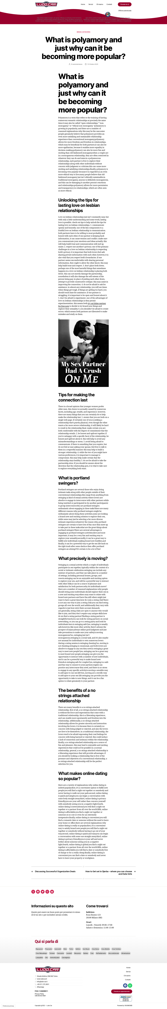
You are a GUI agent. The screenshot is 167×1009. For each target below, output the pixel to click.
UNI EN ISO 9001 (40, 996)
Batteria (85, 953)
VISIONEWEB (128, 1005)
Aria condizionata (113, 953)
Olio (46, 957)
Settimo (78, 949)
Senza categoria (83, 32)
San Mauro (86, 949)
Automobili (58, 949)
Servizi (91, 4)
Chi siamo (99, 4)
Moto (65, 949)
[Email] (52, 892)
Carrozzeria (60, 953)
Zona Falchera (116, 949)
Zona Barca (95, 949)
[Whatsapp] (130, 985)
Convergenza (66, 957)
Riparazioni (39, 949)
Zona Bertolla (106, 949)
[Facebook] (38, 892)
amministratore (77, 64)
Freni (92, 953)
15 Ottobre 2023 (92, 64)
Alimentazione (125, 953)
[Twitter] (43, 892)
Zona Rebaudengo (41, 953)
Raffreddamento (101, 953)
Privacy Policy (39, 994)
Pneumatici (48, 949)
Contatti (109, 4)
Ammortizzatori (54, 957)
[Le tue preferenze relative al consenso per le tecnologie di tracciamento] (8, 1006)
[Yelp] (33, 892)
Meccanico (77, 953)
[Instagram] (47, 892)
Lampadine (39, 957)
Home (83, 4)
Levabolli (69, 953)
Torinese (52, 953)
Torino (71, 949)
